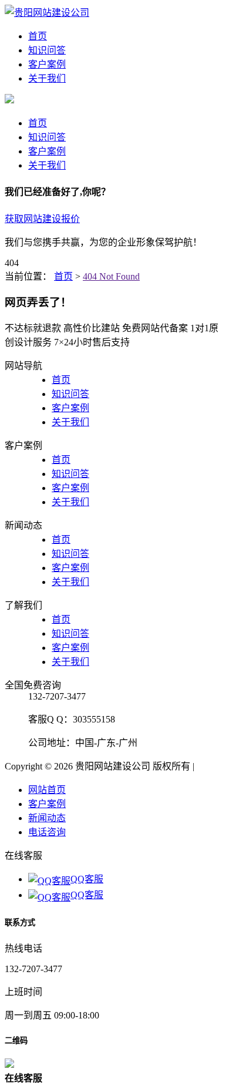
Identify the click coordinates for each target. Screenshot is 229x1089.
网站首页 (47, 790)
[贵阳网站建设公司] (47, 13)
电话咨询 (47, 832)
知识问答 (47, 50)
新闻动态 (47, 818)
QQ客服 (86, 879)
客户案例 (47, 64)
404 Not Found (111, 276)
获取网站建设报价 (42, 219)
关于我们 (47, 78)
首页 (37, 36)
